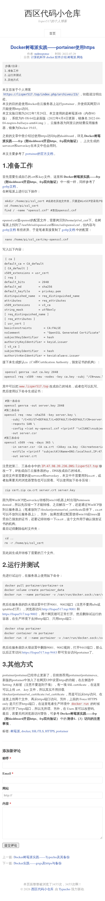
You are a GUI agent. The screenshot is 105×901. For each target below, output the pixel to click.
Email (6, 773)
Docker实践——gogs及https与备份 (38, 863)
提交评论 (10, 845)
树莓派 (71, 57)
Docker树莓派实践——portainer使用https (52, 47)
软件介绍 (61, 57)
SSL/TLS (38, 731)
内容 (5, 803)
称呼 (5, 758)
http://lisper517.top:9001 (59, 609)
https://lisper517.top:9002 (19, 614)
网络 (80, 57)
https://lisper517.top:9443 (39, 652)
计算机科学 (38, 57)
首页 (52, 33)
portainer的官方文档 (39, 153)
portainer (62, 731)
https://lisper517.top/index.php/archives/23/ (41, 94)
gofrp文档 (9, 186)
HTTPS (50, 731)
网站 (5, 788)
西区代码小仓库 (52, 13)
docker (50, 57)
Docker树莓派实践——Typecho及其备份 (42, 857)
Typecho (64, 889)
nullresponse (41, 54)
